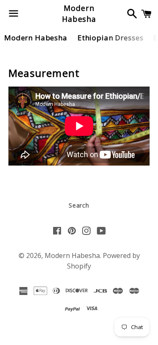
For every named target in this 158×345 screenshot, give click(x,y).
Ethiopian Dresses (110, 37)
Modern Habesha (79, 13)
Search (79, 205)
